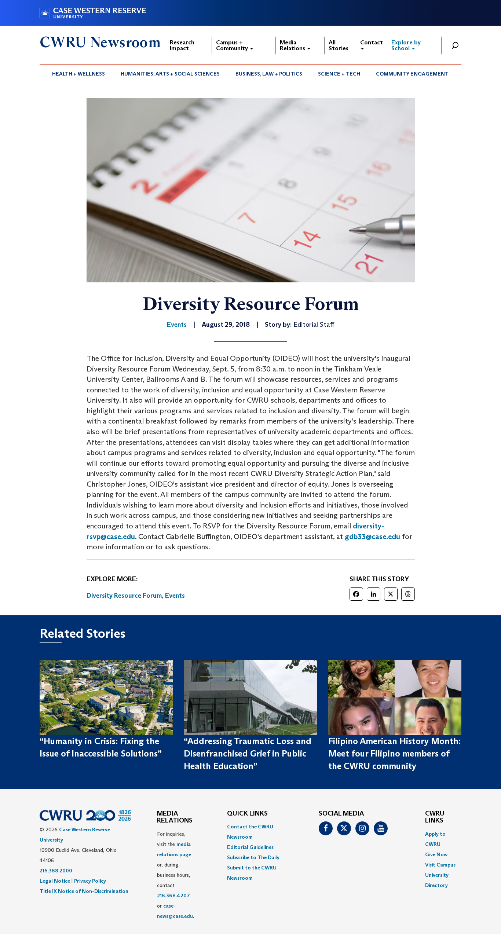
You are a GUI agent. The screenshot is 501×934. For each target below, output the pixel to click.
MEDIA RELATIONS (175, 817)
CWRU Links (435, 817)
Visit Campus (440, 864)
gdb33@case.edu (372, 536)
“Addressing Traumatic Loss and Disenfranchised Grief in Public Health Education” (247, 754)
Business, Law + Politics (268, 73)
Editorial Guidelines (250, 847)
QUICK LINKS (247, 813)
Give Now (436, 854)
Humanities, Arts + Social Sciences (170, 73)
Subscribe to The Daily (253, 857)
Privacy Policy (90, 881)
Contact (371, 42)
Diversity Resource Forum (124, 595)
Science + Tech (339, 73)
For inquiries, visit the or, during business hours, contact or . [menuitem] (175, 875)
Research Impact (182, 45)
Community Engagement (412, 73)
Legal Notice (55, 881)
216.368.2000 (56, 870)
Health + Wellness (78, 73)
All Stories (338, 45)
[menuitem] (78, 74)
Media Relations (293, 45)
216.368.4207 (173, 895)
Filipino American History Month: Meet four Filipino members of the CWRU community (394, 754)
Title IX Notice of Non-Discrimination (84, 891)
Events (175, 595)
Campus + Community (232, 45)
